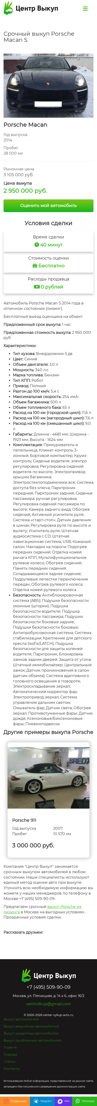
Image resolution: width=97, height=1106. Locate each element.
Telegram (46, 1101)
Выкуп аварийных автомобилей (31, 1026)
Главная (10, 1054)
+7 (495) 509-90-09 (15, 1101)
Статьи (9, 1061)
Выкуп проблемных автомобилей (33, 1040)
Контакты (12, 1069)
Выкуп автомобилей (21, 1019)
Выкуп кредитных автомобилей (31, 1033)
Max (67, 1101)
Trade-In (10, 1047)
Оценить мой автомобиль (48, 205)
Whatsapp (88, 1101)
